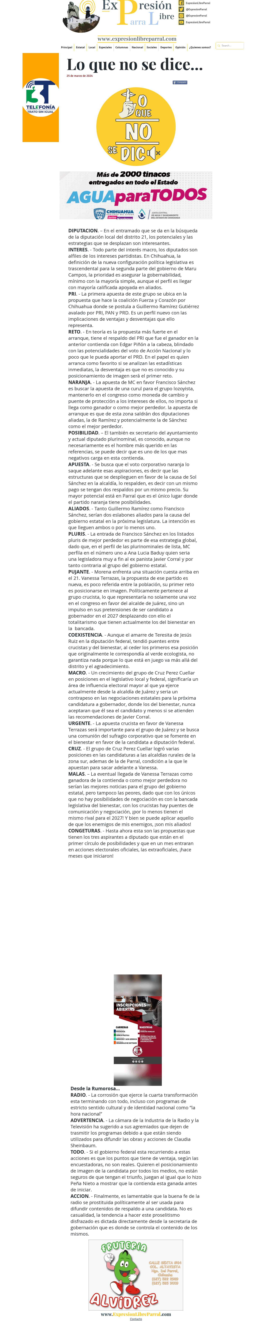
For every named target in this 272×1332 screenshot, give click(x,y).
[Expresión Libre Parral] (181, 3)
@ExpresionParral (196, 9)
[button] (105, 47)
